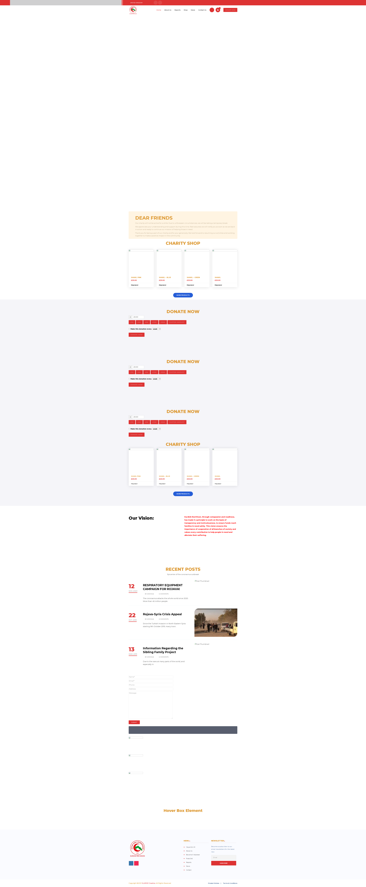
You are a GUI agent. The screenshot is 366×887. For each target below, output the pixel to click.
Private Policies (213, 883)
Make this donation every (141, 329)
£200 (163, 322)
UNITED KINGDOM (136, 2)
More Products (183, 295)
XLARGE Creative (148, 883)
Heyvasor (134, 285)
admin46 (150, 594)
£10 (132, 322)
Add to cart (141, 262)
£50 (146, 322)
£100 (154, 322)
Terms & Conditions (230, 883)
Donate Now (230, 10)
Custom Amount (177, 322)
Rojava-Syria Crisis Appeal (162, 614)
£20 (139, 322)
